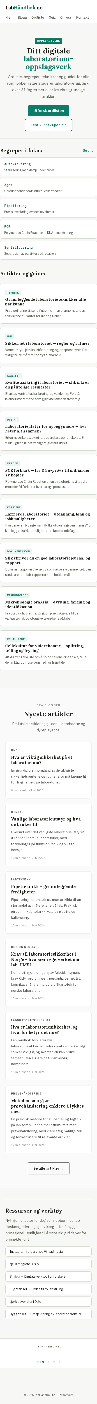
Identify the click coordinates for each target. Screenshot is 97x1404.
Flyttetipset (48, 1354)
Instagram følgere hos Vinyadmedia (36, 1251)
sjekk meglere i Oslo (24, 1264)
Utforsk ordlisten (48, 110)
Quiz (52, 17)
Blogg (22, 17)
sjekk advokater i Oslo (25, 1301)
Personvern (66, 1395)
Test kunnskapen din (49, 125)
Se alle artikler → (48, 1168)
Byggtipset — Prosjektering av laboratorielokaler (45, 1314)
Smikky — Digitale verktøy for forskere (38, 1276)
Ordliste (37, 17)
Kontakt (82, 17)
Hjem (9, 17)
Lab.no (24, 7)
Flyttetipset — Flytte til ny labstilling (36, 1289)
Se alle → (90, 150)
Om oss (66, 17)
